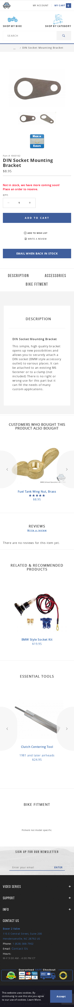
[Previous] (8, 469)
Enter (58, 867)
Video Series (12, 886)
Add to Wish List (37, 233)
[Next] (65, 469)
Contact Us (20, 949)
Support (9, 898)
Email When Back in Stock (37, 253)
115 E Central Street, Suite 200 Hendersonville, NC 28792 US (22, 933)
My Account (40, 5)
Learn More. (34, 999)
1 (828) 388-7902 (23, 943)
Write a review (37, 530)
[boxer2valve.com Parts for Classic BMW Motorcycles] (6, 5)
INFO (6, 909)
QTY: (5, 195)
